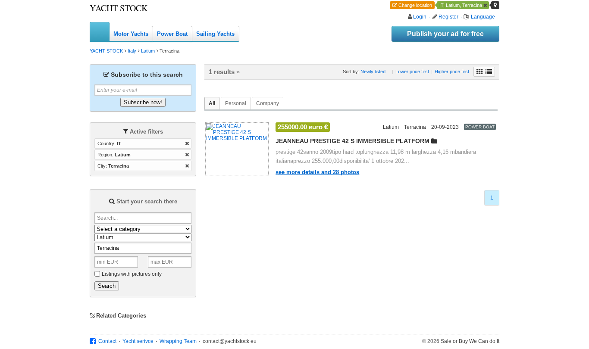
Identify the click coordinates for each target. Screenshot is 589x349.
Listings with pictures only (132, 274)
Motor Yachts (130, 34)
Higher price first (452, 71)
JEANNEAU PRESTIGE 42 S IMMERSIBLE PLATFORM (352, 140)
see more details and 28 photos (317, 172)
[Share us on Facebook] (93, 341)
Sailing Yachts (215, 34)
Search (107, 286)
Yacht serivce (138, 341)
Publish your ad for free (445, 33)
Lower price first (412, 71)
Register (448, 17)
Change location (415, 5)
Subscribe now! (143, 102)
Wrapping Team (178, 341)
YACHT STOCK (118, 8)
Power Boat (172, 34)
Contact (107, 341)
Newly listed (372, 71)
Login (419, 17)
